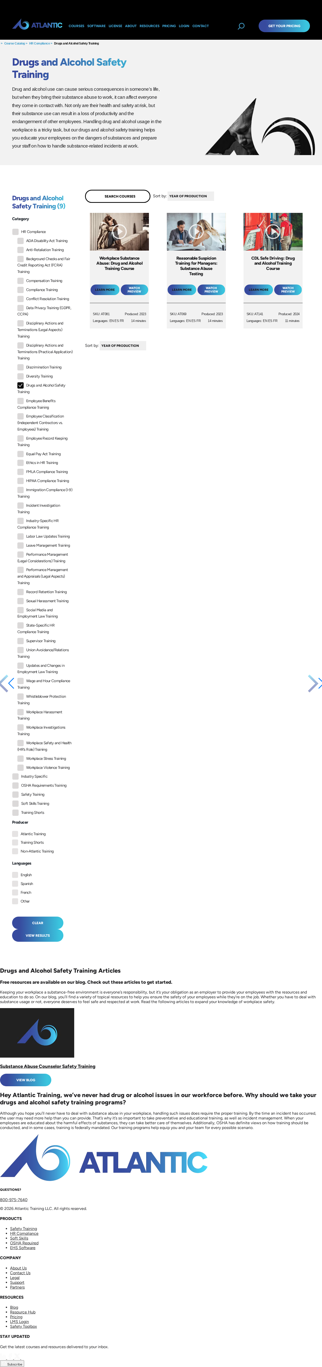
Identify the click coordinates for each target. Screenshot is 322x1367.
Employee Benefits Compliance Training (36, 404)
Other (25, 901)
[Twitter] (17, 1357)
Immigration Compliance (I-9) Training (44, 493)
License (115, 26)
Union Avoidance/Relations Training (43, 653)
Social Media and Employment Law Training (37, 613)
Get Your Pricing (284, 26)
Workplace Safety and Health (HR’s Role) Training (44, 746)
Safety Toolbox (23, 1326)
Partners (17, 1287)
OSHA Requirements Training (43, 785)
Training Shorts (32, 812)
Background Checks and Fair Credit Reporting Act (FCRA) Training (43, 265)
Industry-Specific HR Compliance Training (38, 524)
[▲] (215, 196)
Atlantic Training (33, 834)
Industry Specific (34, 776)
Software (96, 26)
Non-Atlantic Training (37, 851)
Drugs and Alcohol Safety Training (76, 43)
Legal (15, 1277)
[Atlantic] (37, 25)
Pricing (16, 1316)
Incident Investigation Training (38, 508)
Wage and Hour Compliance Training (43, 684)
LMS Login (19, 1321)
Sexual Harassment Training (47, 601)
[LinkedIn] (3, 1357)
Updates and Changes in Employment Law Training (40, 668)
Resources (149, 26)
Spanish (27, 883)
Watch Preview (134, 289)
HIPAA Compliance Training (47, 481)
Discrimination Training (43, 367)
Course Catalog (14, 43)
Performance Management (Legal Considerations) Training (42, 557)
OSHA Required (24, 1243)
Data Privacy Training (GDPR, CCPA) (44, 311)
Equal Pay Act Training (43, 454)
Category (20, 218)
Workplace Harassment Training (39, 715)
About (131, 26)
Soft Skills (19, 1238)
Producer (20, 822)
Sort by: (160, 196)
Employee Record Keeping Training (42, 441)
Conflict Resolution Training (47, 299)
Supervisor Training (41, 641)
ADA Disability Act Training (47, 241)
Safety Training (32, 794)
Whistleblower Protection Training (41, 699)
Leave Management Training (48, 545)
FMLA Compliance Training (47, 471)
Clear (37, 923)
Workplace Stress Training (46, 758)
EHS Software (22, 1247)
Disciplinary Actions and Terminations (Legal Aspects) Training (40, 330)
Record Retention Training (46, 592)
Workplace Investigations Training (41, 730)
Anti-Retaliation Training (45, 250)
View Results (38, 935)
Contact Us (20, 1272)
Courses (76, 26)
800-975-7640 (13, 1199)
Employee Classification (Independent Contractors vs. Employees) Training (40, 423)
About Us (18, 1268)
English (26, 875)
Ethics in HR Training (42, 462)
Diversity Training (39, 376)
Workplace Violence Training (48, 767)
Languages (21, 863)
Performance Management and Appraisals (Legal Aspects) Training (42, 576)
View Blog (25, 1080)
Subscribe (14, 1364)
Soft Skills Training (35, 803)
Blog (14, 1307)
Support (17, 1282)
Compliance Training (42, 290)
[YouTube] (24, 1357)
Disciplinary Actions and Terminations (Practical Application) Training (44, 352)
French (26, 892)
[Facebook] (10, 1357)
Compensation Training (44, 280)
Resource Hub (22, 1312)
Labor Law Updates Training (48, 536)
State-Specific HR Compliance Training (36, 628)
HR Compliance (39, 43)
